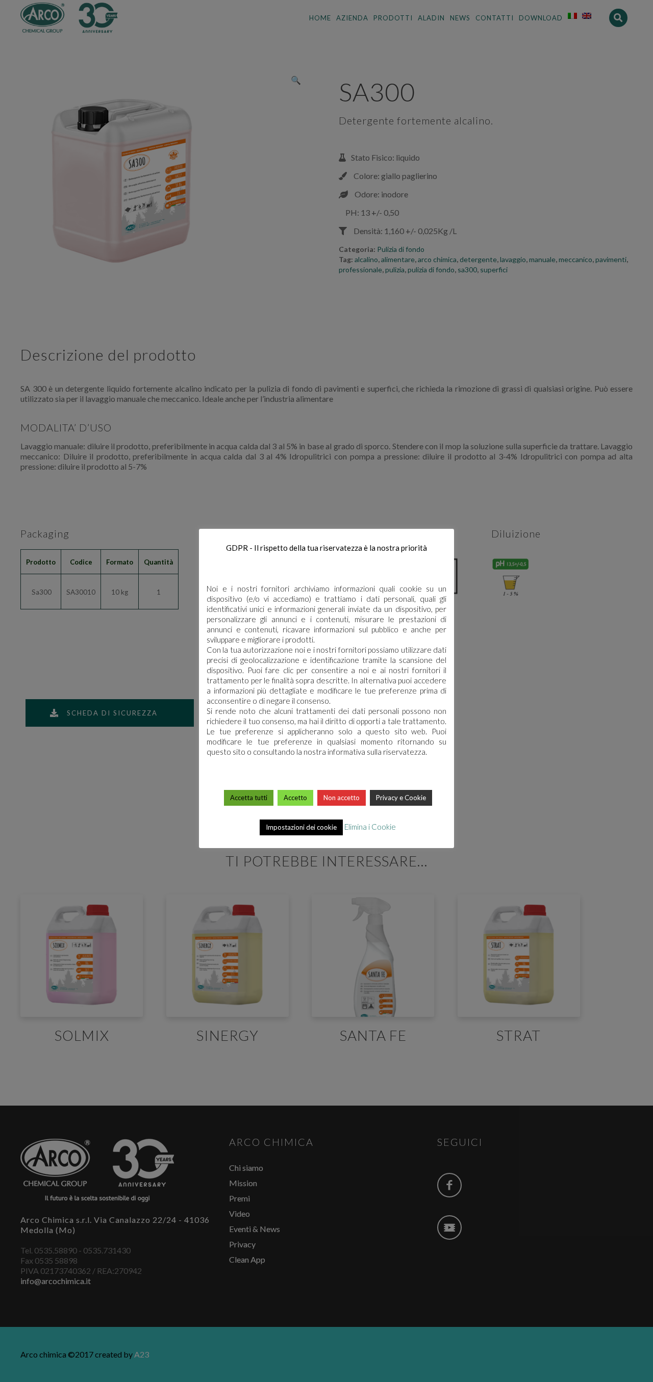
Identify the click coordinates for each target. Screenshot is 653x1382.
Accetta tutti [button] (248, 798)
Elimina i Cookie (370, 826)
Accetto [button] (295, 798)
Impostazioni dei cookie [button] (301, 827)
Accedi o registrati (327, 1068)
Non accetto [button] (341, 798)
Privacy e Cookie (401, 798)
